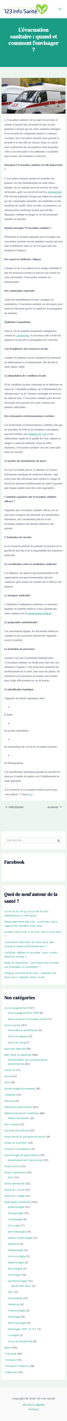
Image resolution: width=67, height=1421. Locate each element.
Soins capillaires (15, 1172)
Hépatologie (15, 1250)
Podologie (14, 1316)
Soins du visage (14, 1195)
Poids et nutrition (15, 1142)
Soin (10, 1177)
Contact (33, 1409)
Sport (8, 1347)
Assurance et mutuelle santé (27, 1019)
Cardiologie (15, 1219)
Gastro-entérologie (20, 1237)
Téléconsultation (19, 1118)
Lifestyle (9, 1094)
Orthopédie (15, 1298)
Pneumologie (16, 1310)
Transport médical (16, 1366)
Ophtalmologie (17, 1281)
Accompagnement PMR (23, 1012)
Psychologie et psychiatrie (21, 1155)
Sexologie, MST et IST (22, 1329)
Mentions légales (34, 1404)
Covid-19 (9, 1070)
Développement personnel (25, 1160)
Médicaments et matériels (21, 1113)
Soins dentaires (14, 1183)
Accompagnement (16, 1008)
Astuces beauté (14, 1048)
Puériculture (12, 1166)
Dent (7, 1082)
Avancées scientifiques (23, 1030)
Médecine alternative (18, 1107)
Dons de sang (16, 1042)
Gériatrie (13, 1244)
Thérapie (10, 1353)
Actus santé (12, 1025)
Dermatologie (16, 1231)
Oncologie (14, 1274)
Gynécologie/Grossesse (19, 1088)
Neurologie (15, 1268)
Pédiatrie (13, 1304)
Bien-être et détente (17, 1054)
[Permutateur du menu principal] (60, 9)
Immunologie (16, 1256)
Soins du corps (14, 1189)
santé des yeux (21, 1285)
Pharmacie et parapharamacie (24, 1136)
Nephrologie (16, 1262)
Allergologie (15, 1213)
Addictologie (16, 1207)
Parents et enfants (16, 1130)
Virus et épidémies (20, 1341)
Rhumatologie (17, 1322)
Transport (10, 1359)
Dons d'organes (18, 1036)
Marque (9, 1100)
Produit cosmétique (17, 1149)
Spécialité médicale (17, 1202)
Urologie (13, 1335)
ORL (10, 1292)
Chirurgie (14, 1225)
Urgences (10, 1372)
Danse (8, 1076)
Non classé (11, 1124)
